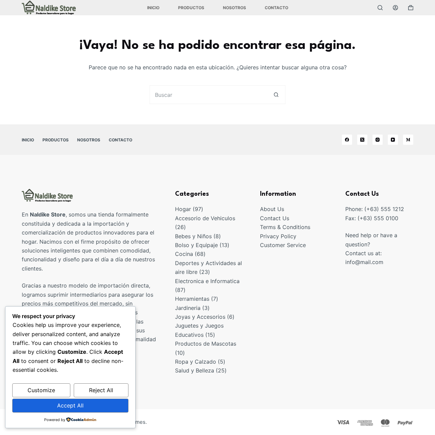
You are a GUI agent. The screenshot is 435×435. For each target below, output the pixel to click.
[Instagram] (377, 140)
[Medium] (408, 140)
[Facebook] (347, 140)
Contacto (276, 7)
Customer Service (283, 245)
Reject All (101, 390)
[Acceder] (395, 7)
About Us (272, 209)
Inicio (153, 7)
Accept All (70, 405)
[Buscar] (380, 7)
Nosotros (234, 7)
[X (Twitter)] (362, 140)
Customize (41, 390)
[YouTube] (393, 140)
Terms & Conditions (285, 227)
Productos (191, 7)
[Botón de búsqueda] (276, 94)
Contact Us (274, 218)
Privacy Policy (278, 236)
